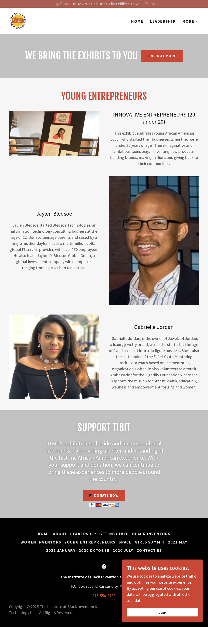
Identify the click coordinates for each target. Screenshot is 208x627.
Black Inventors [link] (151, 533)
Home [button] (44, 533)
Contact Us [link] (149, 550)
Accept (163, 612)
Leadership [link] (163, 21)
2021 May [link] (177, 542)
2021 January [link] (61, 550)
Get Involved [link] (114, 533)
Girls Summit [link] (150, 542)
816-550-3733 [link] (104, 595)
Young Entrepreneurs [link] (89, 542)
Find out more (161, 55)
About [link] (60, 533)
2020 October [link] (94, 550)
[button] (190, 21)
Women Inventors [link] (41, 542)
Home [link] (137, 21)
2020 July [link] (123, 550)
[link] (18, 20)
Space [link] (125, 542)
